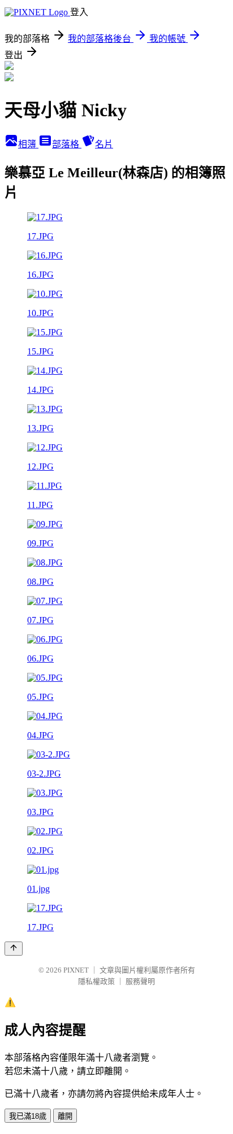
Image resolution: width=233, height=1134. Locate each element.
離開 (65, 1116)
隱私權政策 (96, 981)
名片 (104, 144)
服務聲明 (140, 981)
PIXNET (76, 970)
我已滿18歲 (27, 1116)
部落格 (66, 144)
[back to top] (14, 949)
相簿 (28, 144)
